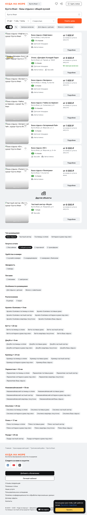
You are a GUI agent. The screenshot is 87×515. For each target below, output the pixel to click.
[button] (80, 14)
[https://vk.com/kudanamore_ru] (7, 465)
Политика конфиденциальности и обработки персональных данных (29, 495)
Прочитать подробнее (69, 505)
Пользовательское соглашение (16, 492)
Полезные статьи (11, 486)
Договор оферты (11, 498)
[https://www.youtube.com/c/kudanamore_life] (13, 465)
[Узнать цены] (70, 20)
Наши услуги (10, 489)
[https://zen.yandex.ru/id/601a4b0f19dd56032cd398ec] (19, 465)
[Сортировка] (16, 27)
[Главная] (15, 4)
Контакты (8, 501)
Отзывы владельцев (12, 483)
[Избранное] (56, 4)
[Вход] (61, 4)
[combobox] (34, 4)
